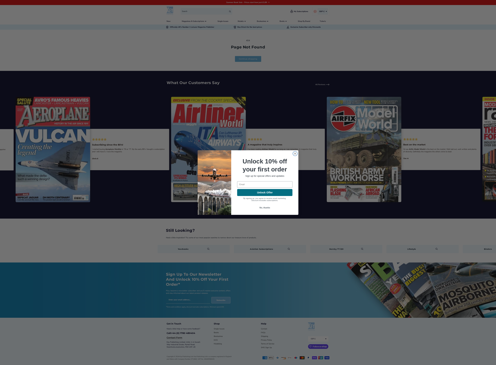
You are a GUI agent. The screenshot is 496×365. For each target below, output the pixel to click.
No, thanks (264, 208)
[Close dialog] (295, 153)
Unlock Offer (265, 192)
